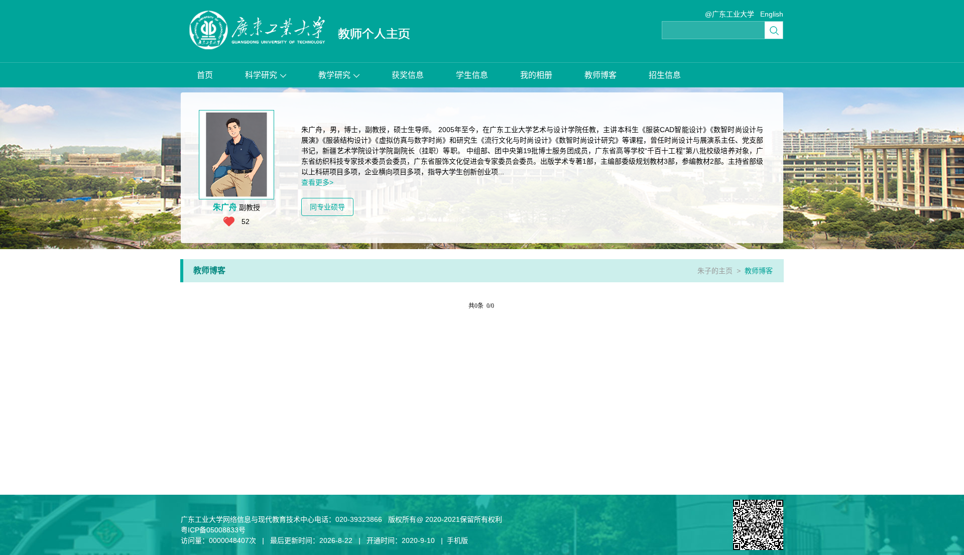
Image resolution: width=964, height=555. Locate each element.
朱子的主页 (715, 271)
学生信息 (472, 75)
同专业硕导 (327, 207)
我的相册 (536, 75)
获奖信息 (408, 75)
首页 (205, 75)
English (771, 14)
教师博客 (600, 75)
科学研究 (261, 75)
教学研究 (334, 75)
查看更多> (317, 182)
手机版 (457, 540)
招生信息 (665, 75)
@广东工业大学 (729, 14)
